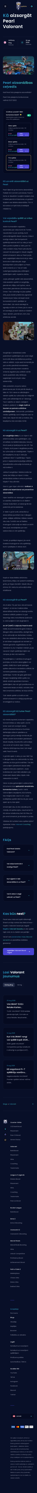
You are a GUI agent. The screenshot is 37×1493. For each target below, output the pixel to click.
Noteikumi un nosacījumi (19, 1346)
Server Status (15, 1139)
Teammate (14, 1168)
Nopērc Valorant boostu (13, 929)
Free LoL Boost (15, 1201)
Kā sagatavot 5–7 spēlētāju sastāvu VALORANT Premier (16, 1071)
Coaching (13, 1164)
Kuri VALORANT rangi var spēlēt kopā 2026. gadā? (17, 1038)
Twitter (13, 1395)
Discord (13, 1390)
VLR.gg (19, 985)
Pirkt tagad (23, 134)
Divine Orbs (14, 1282)
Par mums (14, 1313)
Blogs (5, 1104)
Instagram (14, 1381)
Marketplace (15, 1273)
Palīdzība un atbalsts (18, 1335)
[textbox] (22, 1416)
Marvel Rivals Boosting (18, 1245)
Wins (12, 1159)
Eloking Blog (9, 985)
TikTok (12, 1377)
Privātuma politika (16, 1357)
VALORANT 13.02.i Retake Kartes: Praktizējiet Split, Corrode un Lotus (15, 1006)
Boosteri (13, 1330)
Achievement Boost (17, 1262)
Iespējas (13, 1326)
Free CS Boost (15, 1135)
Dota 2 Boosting (16, 1223)
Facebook (14, 1386)
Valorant (12, 1104)
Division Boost (15, 1179)
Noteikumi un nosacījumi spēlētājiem (19, 1351)
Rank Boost (14, 1150)
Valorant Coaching (23, 824)
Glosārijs (13, 1322)
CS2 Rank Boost (16, 1126)
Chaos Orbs (14, 1278)
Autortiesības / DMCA (18, 1362)
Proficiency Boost (16, 1258)
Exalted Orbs (15, 1286)
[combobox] (22, 1416)
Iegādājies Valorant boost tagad (16, 951)
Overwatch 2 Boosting (18, 1234)
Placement (14, 1131)
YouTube (13, 1373)
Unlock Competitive (17, 1254)
